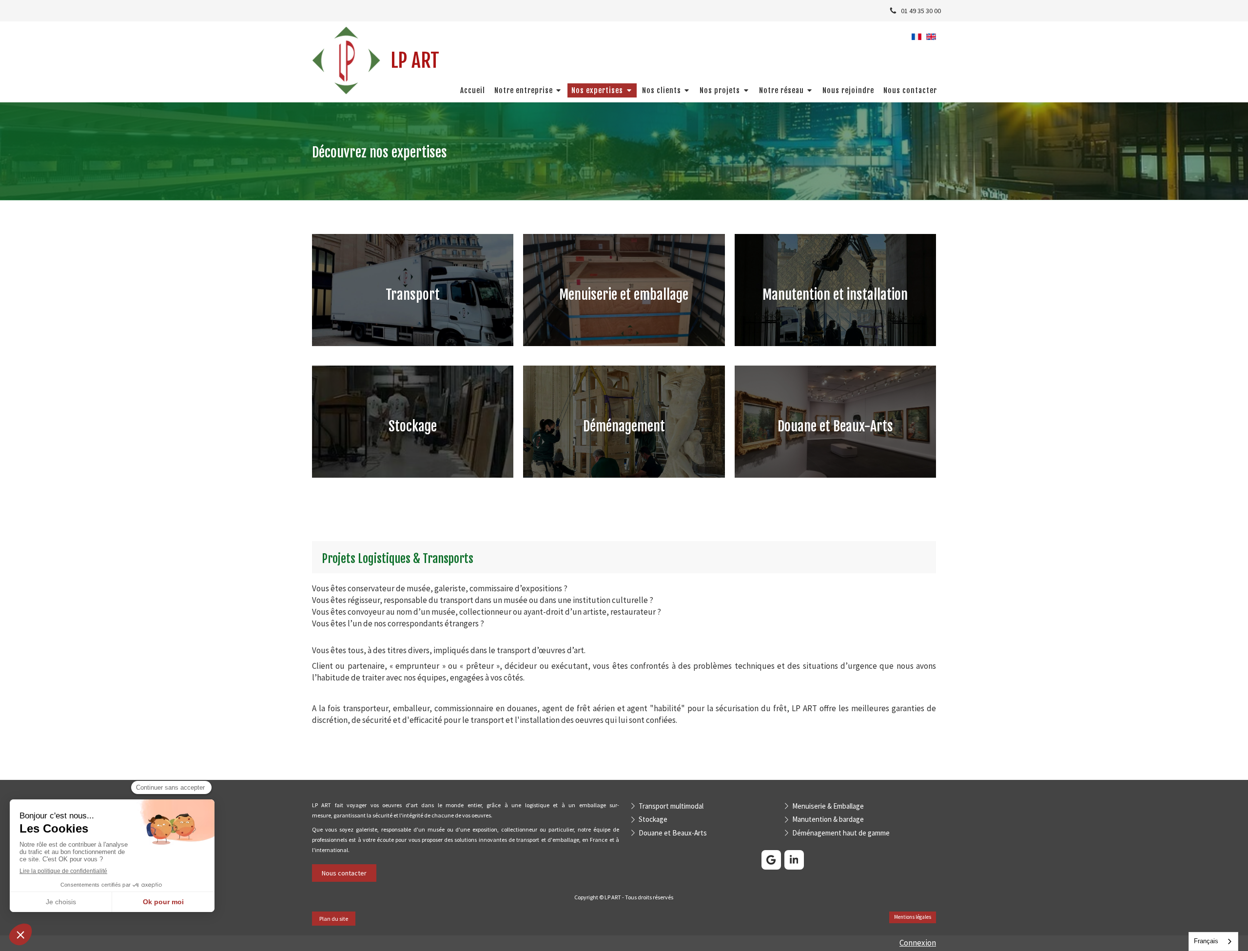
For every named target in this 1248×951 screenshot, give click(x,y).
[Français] (916, 40)
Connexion (917, 942)
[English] (931, 40)
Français (1206, 941)
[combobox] (1213, 941)
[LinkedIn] (794, 860)
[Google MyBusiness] (771, 860)
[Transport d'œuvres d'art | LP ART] (346, 60)
